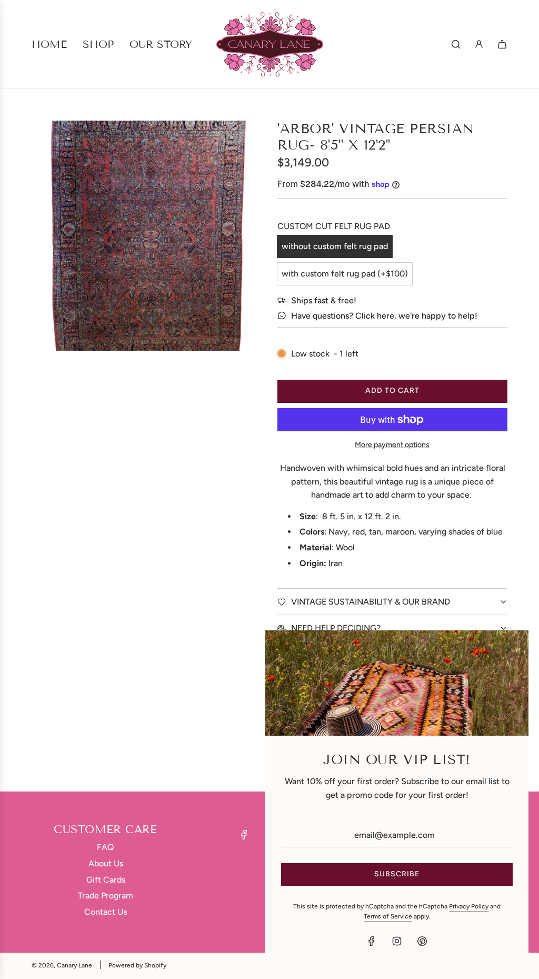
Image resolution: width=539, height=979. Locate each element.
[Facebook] (244, 834)
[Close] (509, 649)
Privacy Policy (468, 906)
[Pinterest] (422, 941)
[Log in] (479, 44)
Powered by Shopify (137, 965)
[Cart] (502, 44)
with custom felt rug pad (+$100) (345, 274)
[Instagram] (396, 941)
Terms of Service (388, 916)
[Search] (455, 44)
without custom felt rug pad (335, 246)
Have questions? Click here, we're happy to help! (384, 316)
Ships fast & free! (323, 300)
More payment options (392, 444)
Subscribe (397, 873)
